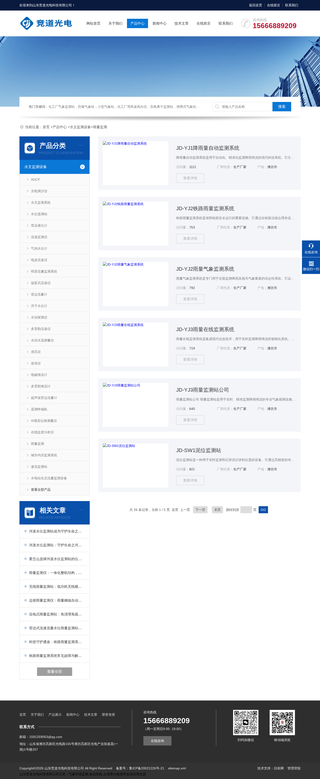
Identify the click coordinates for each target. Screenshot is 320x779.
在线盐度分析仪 (42, 432)
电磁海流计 (39, 375)
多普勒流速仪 (41, 329)
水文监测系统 (41, 202)
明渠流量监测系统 (44, 271)
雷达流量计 (39, 294)
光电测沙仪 (39, 191)
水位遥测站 (39, 214)
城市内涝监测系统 (44, 455)
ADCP (35, 179)
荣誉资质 (108, 714)
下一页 (200, 510)
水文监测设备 (80, 127)
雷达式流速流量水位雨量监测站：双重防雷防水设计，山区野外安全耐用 (57, 628)
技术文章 (182, 23)
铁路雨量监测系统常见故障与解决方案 (57, 656)
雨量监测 (100, 127)
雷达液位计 (39, 225)
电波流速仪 (39, 260)
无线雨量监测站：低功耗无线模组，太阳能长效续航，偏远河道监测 (57, 586)
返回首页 (255, 5)
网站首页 (93, 23)
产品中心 (137, 23)
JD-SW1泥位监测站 (198, 450)
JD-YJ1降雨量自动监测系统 (207, 148)
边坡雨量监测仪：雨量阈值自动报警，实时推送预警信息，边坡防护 (57, 600)
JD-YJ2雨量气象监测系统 (205, 269)
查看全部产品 (41, 489)
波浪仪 (36, 363)
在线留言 (273, 5)
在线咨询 (157, 741)
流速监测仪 (39, 237)
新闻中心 (160, 23)
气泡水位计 (39, 248)
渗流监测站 (39, 466)
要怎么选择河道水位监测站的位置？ (57, 559)
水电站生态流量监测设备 (49, 478)
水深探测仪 (39, 317)
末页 (217, 510)
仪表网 (279, 768)
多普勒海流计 (41, 386)
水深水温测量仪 (42, 340)
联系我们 (291, 5)
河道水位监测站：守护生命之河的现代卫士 (57, 545)
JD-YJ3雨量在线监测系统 (205, 329)
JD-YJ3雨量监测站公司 (202, 390)
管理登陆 (294, 768)
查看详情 (190, 178)
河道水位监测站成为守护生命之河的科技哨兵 (57, 531)
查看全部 (54, 672)
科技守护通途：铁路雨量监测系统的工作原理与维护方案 (57, 642)
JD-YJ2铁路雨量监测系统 (205, 208)
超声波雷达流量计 (44, 398)
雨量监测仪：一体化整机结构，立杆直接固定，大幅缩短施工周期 (57, 573)
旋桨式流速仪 (41, 283)
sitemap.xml (177, 768)
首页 (47, 127)
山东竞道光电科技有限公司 (52, 5)
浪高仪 (36, 352)
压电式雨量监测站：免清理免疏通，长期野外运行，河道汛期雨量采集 (57, 614)
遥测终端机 (39, 409)
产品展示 (55, 714)
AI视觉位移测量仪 (44, 421)
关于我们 (115, 23)
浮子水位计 (39, 306)
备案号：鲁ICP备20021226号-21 (140, 768)
